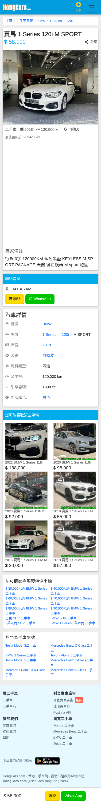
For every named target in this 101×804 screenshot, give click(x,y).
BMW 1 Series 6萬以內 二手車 (72, 623)
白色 (46, 398)
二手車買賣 (24, 21)
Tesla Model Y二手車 (20, 660)
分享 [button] (93, 42)
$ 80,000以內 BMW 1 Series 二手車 (26, 610)
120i (69, 21)
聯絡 (16, 299)
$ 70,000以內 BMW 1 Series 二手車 (71, 600)
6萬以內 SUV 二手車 (20, 623)
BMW (41, 21)
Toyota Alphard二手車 (66, 655)
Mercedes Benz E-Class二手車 (71, 662)
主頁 (9, 21)
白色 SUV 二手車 (17, 618)
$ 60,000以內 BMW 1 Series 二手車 (26, 600)
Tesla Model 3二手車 (20, 645)
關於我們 (9, 725)
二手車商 (9, 706)
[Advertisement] (50, 194)
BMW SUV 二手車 (63, 618)
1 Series (56, 21)
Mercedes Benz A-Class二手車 (71, 672)
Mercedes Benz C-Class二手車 (71, 648)
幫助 (6, 737)
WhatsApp (41, 299)
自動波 (48, 356)
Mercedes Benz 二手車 (70, 731)
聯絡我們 (9, 731)
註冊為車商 (61, 706)
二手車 (8, 700)
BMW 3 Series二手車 (20, 655)
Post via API (62, 712)
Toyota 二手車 (63, 725)
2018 (47, 345)
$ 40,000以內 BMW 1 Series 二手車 (71, 591)
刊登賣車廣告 (67, 700)
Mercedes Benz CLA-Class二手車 (27, 672)
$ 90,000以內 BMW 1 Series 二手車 (71, 610)
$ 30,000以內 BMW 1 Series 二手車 (26, 591)
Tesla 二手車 (62, 743)
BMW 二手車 (62, 737)
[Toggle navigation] (91, 7)
